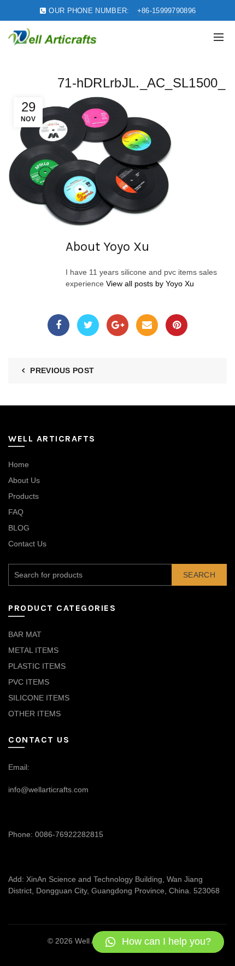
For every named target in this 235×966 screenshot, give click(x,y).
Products (23, 496)
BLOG (19, 527)
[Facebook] (58, 325)
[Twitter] (88, 325)
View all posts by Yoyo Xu (150, 283)
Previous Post (62, 370)
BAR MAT (25, 634)
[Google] (117, 325)
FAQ (16, 512)
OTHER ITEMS (34, 713)
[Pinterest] (176, 325)
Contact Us (27, 543)
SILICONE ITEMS (38, 697)
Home (18, 464)
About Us (24, 480)
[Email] (147, 325)
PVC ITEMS (28, 682)
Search (199, 574)
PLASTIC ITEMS (37, 666)
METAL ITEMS (33, 650)
